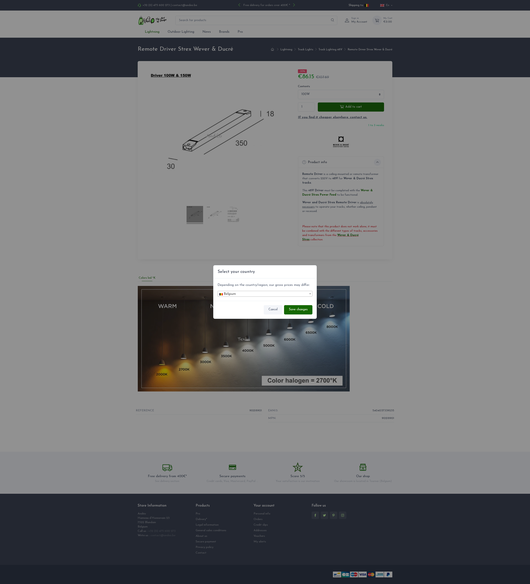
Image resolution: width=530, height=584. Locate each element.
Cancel (273, 309)
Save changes (298, 309)
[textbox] (265, 294)
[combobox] (265, 294)
